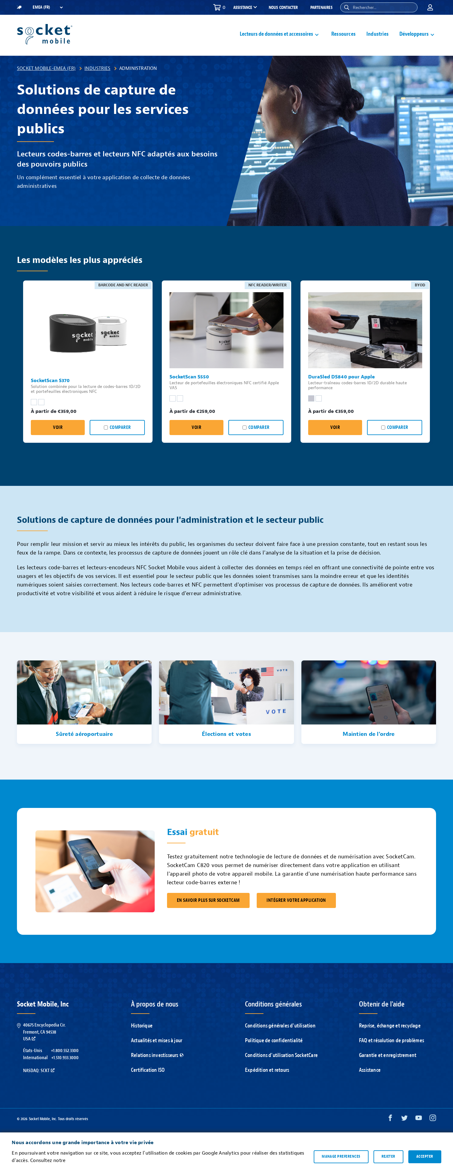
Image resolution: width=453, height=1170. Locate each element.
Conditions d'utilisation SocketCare (281, 1055)
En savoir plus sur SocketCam (208, 900)
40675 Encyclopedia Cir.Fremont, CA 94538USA (44, 1032)
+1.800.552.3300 (65, 1050)
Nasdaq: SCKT (36, 1070)
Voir (58, 427)
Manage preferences (341, 1156)
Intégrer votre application (296, 900)
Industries (377, 34)
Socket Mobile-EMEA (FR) (46, 68)
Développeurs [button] (414, 34)
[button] (346, 7)
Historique (142, 1025)
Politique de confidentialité (274, 1040)
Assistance (370, 1070)
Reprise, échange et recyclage (390, 1025)
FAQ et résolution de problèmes (391, 1040)
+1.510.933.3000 (65, 1058)
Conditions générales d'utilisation (280, 1025)
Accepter (424, 1156)
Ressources (343, 34)
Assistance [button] (242, 7)
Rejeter (388, 1156)
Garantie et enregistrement (387, 1055)
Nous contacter (283, 7)
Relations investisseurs (154, 1055)
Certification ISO (148, 1070)
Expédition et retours (267, 1070)
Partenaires (321, 7)
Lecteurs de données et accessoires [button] (276, 34)
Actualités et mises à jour (156, 1040)
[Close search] (410, 7)
